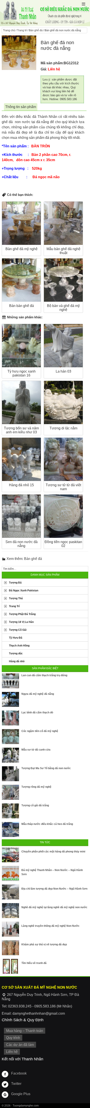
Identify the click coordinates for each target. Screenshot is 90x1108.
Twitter (16, 1083)
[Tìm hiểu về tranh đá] (10, 966)
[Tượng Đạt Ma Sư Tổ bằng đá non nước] (10, 773)
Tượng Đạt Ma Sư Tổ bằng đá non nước (46, 768)
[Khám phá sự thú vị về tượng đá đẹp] (10, 947)
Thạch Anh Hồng (19, 645)
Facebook (19, 1073)
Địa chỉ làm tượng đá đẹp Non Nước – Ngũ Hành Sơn (54, 888)
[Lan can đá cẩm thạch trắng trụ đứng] (10, 680)
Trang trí (22, 30)
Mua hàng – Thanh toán (24, 1031)
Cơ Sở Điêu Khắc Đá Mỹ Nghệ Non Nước (45, 13)
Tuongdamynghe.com (26, 1105)
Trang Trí (14, 606)
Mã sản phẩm (52, 63)
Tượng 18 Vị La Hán (21, 622)
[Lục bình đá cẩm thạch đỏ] (10, 718)
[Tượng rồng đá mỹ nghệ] (10, 792)
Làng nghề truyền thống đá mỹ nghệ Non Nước (50, 925)
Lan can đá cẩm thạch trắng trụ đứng (44, 675)
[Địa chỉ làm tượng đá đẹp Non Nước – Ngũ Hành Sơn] (10, 892)
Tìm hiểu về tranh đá (34, 963)
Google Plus (20, 1094)
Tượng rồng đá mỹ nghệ (36, 786)
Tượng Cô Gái (17, 629)
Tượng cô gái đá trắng (35, 805)
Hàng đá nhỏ (16, 661)
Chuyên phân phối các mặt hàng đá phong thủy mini (53, 851)
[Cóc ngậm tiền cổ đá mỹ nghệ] (10, 736)
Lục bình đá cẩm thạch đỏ (37, 712)
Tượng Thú (16, 598)
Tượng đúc (16, 653)
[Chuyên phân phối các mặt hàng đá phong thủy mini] (10, 854)
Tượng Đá (15, 582)
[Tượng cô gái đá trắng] (10, 811)
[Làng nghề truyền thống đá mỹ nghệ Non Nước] (10, 929)
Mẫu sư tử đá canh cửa (35, 749)
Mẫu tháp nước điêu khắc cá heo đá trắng (47, 824)
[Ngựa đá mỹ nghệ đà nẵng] (10, 699)
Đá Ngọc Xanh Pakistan (23, 590)
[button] (83, 4)
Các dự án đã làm (20, 1045)
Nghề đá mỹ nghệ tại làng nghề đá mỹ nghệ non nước (54, 907)
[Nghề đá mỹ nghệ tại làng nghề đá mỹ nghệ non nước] (10, 910)
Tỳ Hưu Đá (15, 637)
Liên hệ (12, 1052)
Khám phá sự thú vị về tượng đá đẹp (44, 944)
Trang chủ (9, 30)
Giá (43, 69)
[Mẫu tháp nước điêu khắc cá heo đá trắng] (10, 829)
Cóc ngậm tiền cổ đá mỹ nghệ (39, 731)
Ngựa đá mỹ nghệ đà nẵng (37, 693)
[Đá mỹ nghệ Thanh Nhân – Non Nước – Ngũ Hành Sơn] (10, 873)
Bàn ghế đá (36, 30)
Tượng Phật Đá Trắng (22, 614)
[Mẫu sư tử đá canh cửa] (10, 755)
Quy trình (13, 1038)
